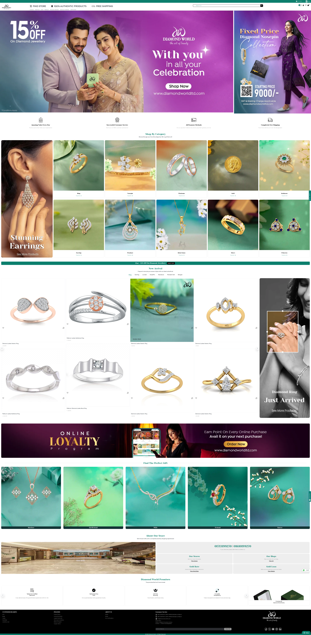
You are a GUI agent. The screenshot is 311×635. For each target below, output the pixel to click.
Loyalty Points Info (58, 618)
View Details (271, 571)
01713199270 (224, 546)
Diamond (37, 9)
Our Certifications (109, 618)
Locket (144, 274)
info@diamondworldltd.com (163, 618)
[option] (40, 123)
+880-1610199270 (161, 614)
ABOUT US (108, 612)
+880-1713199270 (169, 614)
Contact (299, 1)
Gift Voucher (73, 9)
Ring (130, 274)
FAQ (3, 614)
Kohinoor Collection (64, 9)
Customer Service (161, 612)
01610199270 (242, 546)
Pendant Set (171, 274)
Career (4, 618)
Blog (308, 1)
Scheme (32, 9)
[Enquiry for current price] (63, 328)
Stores (106, 616)
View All (271, 561)
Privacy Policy (57, 614)
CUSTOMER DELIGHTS (9, 612)
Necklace (161, 274)
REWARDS (309, 496)
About (106, 614)
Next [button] (257, 348)
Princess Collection (54, 9)
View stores (194, 561)
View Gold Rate (194, 571)
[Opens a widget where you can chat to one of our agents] (306, 633)
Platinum (47, 9)
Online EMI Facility (58, 616)
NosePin (152, 274)
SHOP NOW (171, 263)
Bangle (180, 274)
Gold (42, 9)
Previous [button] (2, 348)
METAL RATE (309, 196)
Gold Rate (4, 620)
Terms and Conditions (59, 620)
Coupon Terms (57, 623)
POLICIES (57, 612)
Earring (137, 274)
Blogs (3, 616)
